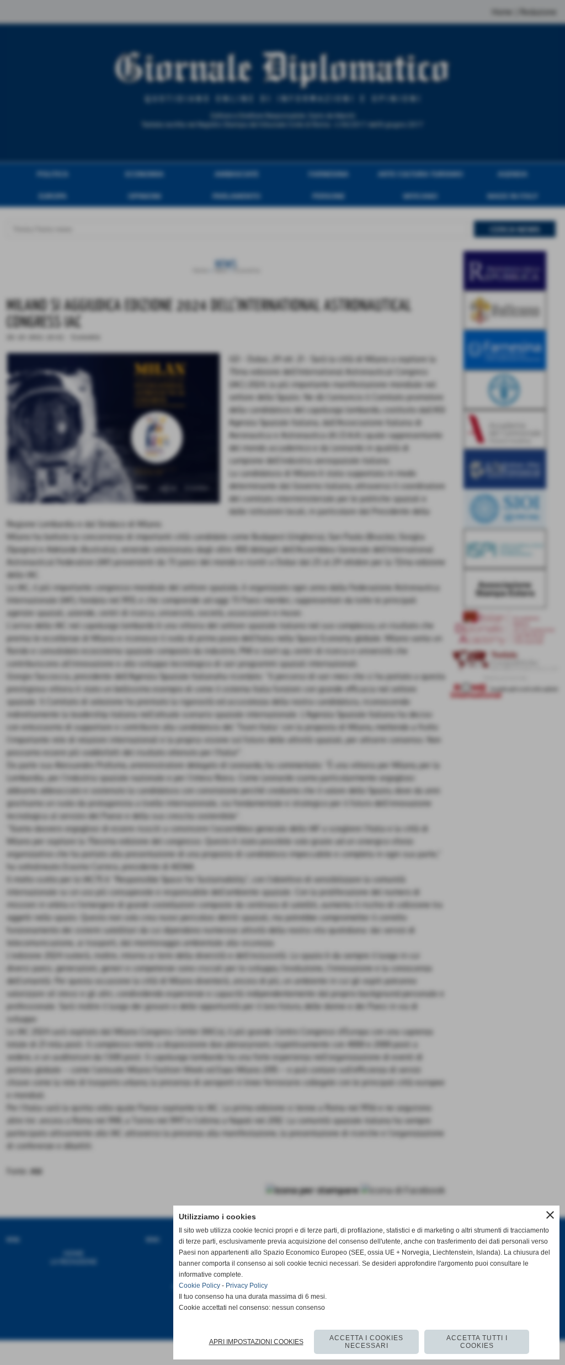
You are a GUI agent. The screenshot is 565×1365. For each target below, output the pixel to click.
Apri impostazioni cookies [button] (256, 1342)
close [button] (550, 1215)
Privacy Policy (247, 1285)
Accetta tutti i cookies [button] (477, 1342)
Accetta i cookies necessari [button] (366, 1342)
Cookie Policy (199, 1285)
